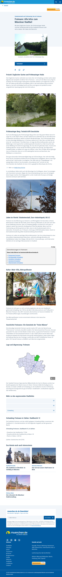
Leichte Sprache (36, 553)
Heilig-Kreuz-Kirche (19, 167)
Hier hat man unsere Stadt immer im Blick (43, 469)
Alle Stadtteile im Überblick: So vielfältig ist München (15, 469)
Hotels (8, 557)
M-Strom (8, 553)
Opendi (43, 558)
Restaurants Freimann (14, 255)
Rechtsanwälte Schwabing (15, 257)
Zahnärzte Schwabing (14, 261)
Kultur (8, 549)
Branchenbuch (53, 9)
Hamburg (34, 558)
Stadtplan (9, 545)
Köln (39, 558)
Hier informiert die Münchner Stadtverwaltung (15, 496)
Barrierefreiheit (46, 553)
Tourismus (9, 551)
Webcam (8, 559)
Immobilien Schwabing (14, 259)
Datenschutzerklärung (36, 525)
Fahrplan (8, 547)
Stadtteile (9, 561)
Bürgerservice (10, 555)
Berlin (50, 556)
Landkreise (9, 563)
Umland (8, 565)
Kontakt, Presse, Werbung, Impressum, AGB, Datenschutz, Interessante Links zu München (43, 547)
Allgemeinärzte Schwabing (15, 262)
